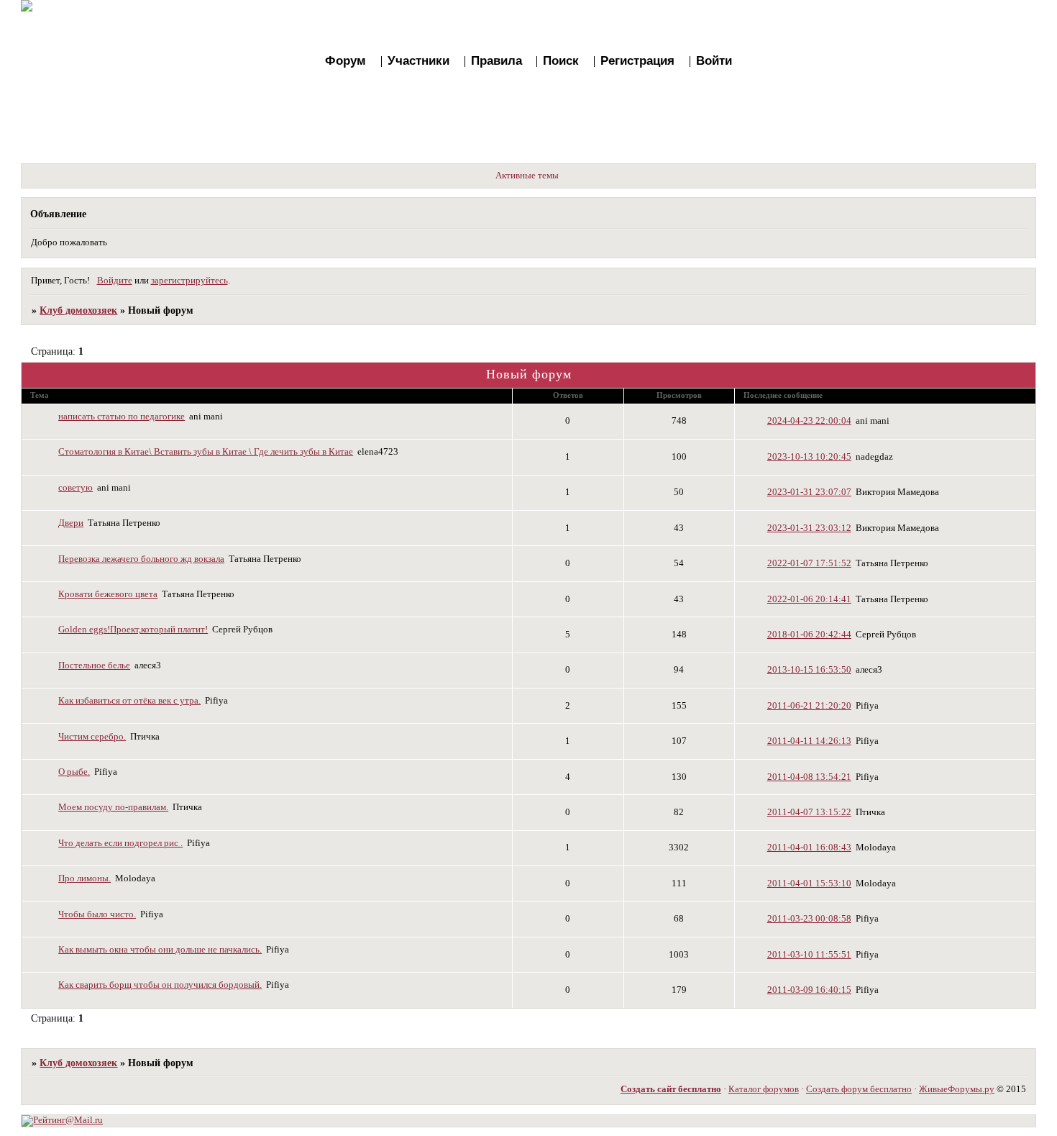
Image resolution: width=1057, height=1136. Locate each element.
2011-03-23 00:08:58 (809, 919)
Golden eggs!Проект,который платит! (133, 629)
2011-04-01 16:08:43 (809, 847)
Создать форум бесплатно (859, 1089)
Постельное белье (94, 665)
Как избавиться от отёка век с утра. (129, 701)
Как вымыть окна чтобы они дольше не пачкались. (160, 950)
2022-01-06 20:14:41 (809, 599)
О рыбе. (74, 772)
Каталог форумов (763, 1089)
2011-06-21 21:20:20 (809, 706)
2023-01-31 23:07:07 (809, 492)
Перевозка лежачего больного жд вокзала (141, 559)
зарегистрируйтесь (189, 281)
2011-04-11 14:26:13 (809, 741)
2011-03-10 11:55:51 (809, 955)
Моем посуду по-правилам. (113, 807)
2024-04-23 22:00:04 (809, 421)
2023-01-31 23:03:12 (809, 528)
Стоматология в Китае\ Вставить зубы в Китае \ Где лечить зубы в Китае (205, 452)
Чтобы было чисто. (97, 914)
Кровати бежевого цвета (107, 594)
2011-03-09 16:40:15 (809, 990)
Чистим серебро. (92, 737)
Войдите (114, 281)
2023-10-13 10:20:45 (809, 457)
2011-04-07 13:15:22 (809, 812)
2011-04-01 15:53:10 (809, 883)
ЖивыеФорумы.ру (956, 1089)
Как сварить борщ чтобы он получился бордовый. (160, 985)
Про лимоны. (84, 878)
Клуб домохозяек (78, 310)
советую (75, 488)
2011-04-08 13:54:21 (809, 777)
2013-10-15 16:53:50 (809, 670)
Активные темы (527, 176)
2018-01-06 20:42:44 (809, 635)
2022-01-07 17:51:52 (809, 563)
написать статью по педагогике (121, 417)
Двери (70, 523)
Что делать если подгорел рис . (120, 843)
